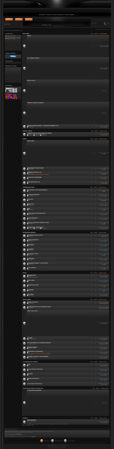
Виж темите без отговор (9, 30)
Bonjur (103, 223)
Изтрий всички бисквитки (26, 425)
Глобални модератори (20, 434)
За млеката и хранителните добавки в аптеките (38, 222)
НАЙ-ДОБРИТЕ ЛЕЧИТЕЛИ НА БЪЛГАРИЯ (35, 134)
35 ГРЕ (28, 364)
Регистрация (44, 24)
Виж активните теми (18, 30)
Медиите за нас (30, 203)
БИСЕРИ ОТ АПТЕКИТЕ (32, 302)
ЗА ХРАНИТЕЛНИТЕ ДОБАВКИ (34, 390)
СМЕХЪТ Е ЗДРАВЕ (27, 299)
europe (103, 169)
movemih (103, 178)
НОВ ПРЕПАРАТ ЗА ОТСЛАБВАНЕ (35, 351)
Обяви (28, 208)
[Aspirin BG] (9, 19)
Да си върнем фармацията (33, 194)
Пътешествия (30, 289)
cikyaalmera (103, 183)
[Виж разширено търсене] (29, 19)
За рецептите (30, 199)
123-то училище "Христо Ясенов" (34, 383)
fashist (103, 153)
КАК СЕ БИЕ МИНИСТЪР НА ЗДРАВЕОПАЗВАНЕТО (39, 342)
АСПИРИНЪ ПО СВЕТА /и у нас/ (34, 172)
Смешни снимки (30, 280)
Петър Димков (30, 249)
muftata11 (103, 200)
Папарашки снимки (31, 275)
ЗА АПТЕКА (29, 337)
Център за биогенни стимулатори (34, 369)
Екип (33, 425)
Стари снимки (30, 294)
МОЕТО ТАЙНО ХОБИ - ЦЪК (33, 182)
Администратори (12, 434)
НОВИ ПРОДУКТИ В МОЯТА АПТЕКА (35, 168)
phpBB (51, 445)
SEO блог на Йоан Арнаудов (59, 447)
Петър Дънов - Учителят (32, 253)
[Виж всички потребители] (19, 19)
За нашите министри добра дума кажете (36, 213)
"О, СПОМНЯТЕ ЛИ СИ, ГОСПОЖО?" (30, 361)
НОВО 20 (29, 35)
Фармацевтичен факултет (33, 378)
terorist (103, 209)
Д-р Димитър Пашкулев (32, 239)
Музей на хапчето (31, 80)
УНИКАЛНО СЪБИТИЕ (27, 130)
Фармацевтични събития (33, 284)
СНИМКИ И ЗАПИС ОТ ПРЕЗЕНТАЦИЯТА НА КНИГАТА (39, 133)
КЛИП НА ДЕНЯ (30, 140)
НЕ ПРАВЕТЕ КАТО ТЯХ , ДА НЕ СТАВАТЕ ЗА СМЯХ (38, 306)
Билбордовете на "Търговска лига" (35, 227)
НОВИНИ (24, 138)
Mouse (103, 255)
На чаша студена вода (32, 217)
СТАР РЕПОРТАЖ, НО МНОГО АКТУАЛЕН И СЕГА (33, 388)
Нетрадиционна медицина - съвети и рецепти (37, 263)
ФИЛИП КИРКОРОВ (31, 420)
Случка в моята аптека (32, 310)
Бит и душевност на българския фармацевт (37, 189)
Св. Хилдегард (30, 258)
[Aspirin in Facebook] (13, 57)
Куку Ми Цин (102, 339)
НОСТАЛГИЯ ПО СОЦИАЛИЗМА (34, 177)
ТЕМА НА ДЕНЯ (26, 33)
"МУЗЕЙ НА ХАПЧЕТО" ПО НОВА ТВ (35, 102)
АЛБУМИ (24, 272)
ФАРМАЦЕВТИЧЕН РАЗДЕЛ (28, 187)
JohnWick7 (103, 236)
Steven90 (33, 436)
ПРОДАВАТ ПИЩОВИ (32, 347)
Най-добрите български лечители (35, 235)
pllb (103, 290)
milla (103, 191)
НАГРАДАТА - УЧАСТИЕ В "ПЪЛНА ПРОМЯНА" (38, 356)
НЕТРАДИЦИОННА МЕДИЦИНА (29, 232)
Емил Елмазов (30, 244)
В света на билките (31, 267)
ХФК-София (29, 373)
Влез (50, 24)
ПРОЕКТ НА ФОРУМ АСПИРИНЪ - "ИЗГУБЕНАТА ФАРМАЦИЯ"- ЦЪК (42, 125)
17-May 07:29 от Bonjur (12, 36)
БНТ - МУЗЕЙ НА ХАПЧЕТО (33, 58)
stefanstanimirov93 (103, 46)
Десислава (103, 68)
